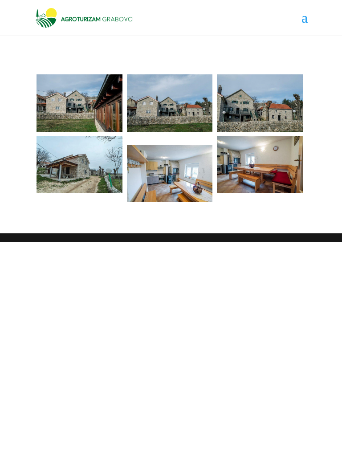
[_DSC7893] (260, 103)
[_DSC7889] (79, 103)
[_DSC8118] (170, 174)
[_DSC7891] (170, 103)
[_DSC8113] (260, 165)
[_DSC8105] (79, 165)
